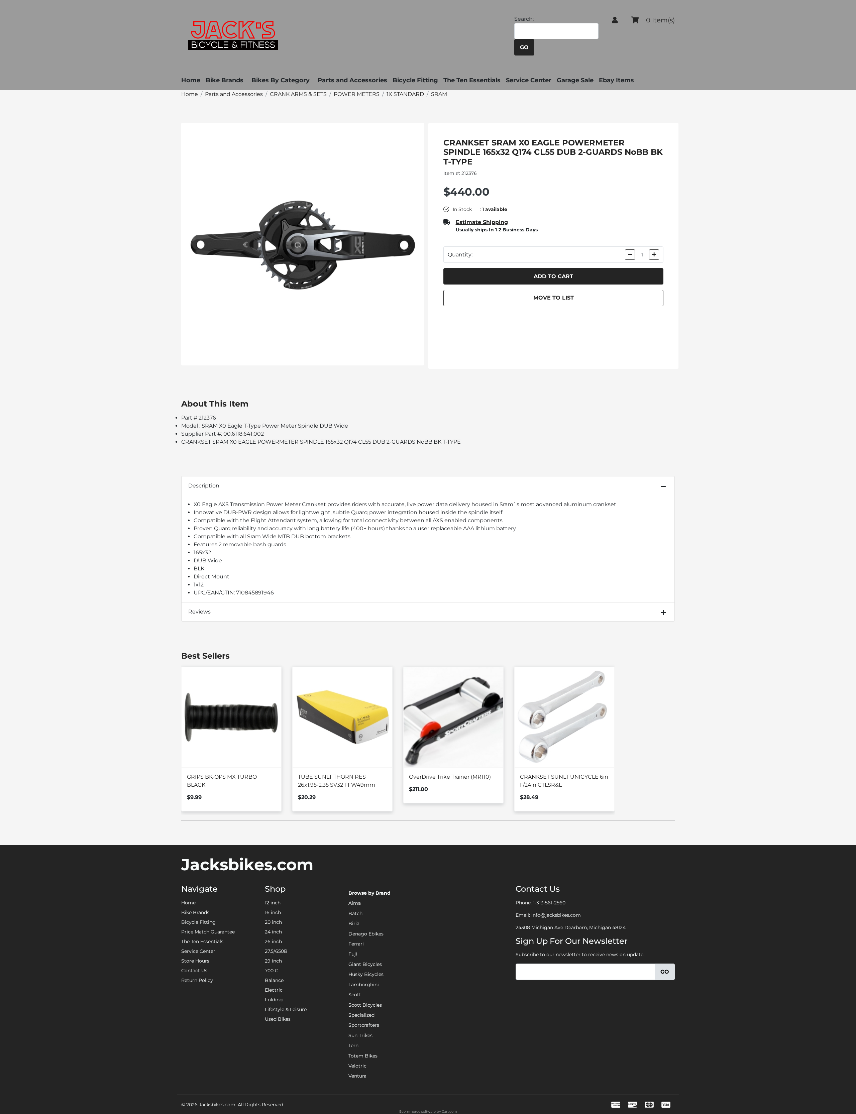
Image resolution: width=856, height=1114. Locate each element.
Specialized (361, 1015)
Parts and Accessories (352, 80)
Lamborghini (363, 985)
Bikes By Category (280, 80)
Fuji (352, 954)
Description (203, 485)
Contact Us (194, 971)
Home (190, 80)
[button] (615, 20)
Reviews (199, 611)
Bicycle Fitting (415, 80)
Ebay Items (616, 80)
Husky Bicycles (366, 974)
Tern (353, 1045)
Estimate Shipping (482, 222)
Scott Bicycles (365, 1005)
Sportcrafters (363, 1025)
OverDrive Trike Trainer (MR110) (450, 777)
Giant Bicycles (365, 964)
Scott (354, 995)
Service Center (528, 80)
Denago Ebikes (366, 934)
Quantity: (460, 254)
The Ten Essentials (472, 80)
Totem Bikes (363, 1056)
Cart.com (449, 1111)
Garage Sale (575, 80)
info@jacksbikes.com (556, 915)
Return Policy (197, 980)
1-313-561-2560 (549, 903)
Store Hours (195, 961)
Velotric (357, 1066)
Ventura (357, 1076)
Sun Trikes (360, 1035)
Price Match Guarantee (208, 932)
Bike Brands (224, 80)
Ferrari (356, 944)
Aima (354, 903)
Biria (353, 923)
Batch (355, 913)
